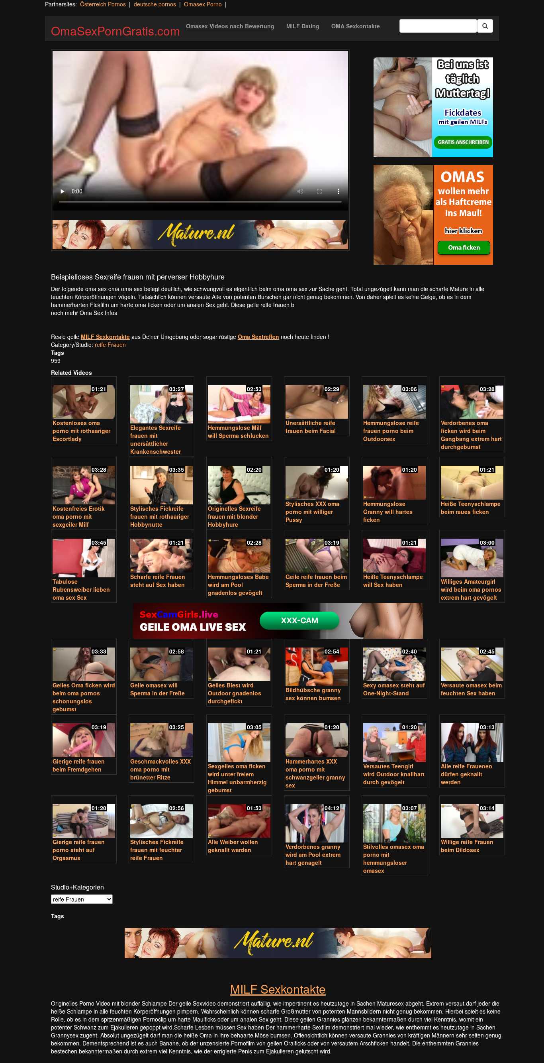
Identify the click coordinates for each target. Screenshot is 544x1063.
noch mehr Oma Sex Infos (84, 313)
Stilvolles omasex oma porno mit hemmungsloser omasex (393, 858)
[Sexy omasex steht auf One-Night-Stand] (394, 660)
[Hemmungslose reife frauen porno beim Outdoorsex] (394, 398)
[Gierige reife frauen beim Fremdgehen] (84, 736)
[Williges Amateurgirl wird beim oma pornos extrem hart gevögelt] (472, 554)
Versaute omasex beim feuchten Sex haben (471, 689)
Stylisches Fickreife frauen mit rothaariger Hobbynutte (159, 516)
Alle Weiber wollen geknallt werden (233, 846)
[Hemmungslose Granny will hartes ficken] (394, 479)
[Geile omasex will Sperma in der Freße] (161, 660)
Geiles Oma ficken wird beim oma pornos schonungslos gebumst (84, 697)
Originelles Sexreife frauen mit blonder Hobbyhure (234, 516)
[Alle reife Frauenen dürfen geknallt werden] (472, 739)
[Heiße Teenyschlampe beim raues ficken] (472, 479)
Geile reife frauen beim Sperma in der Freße (316, 581)
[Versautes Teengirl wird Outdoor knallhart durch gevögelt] (394, 739)
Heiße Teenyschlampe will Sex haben (393, 581)
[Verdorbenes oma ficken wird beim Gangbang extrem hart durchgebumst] (472, 398)
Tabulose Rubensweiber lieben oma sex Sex (81, 589)
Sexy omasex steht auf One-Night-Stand (394, 689)
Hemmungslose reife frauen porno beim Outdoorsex (391, 431)
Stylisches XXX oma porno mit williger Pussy (312, 512)
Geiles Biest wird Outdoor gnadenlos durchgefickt (234, 693)
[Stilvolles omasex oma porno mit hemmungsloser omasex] (394, 820)
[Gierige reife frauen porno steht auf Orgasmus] (84, 817)
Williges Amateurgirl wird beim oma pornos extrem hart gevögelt (471, 589)
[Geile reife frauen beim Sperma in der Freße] (317, 552)
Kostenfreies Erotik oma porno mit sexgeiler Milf (79, 516)
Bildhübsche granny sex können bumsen (313, 694)
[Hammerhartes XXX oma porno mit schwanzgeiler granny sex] (317, 736)
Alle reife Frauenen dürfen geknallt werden (466, 774)
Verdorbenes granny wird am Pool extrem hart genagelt (313, 854)
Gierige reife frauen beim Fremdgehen (79, 765)
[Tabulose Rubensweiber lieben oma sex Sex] (84, 554)
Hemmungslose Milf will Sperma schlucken (238, 431)
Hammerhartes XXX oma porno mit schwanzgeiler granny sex (315, 773)
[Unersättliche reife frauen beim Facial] (317, 398)
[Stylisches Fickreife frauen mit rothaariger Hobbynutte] (161, 481)
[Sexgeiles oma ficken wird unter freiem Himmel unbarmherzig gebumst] (239, 739)
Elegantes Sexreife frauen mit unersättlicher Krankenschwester (155, 439)
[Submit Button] (485, 26)
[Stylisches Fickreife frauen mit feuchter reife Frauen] (161, 817)
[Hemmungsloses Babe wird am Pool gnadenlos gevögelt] (239, 552)
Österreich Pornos (103, 4)
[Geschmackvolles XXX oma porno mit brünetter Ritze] (161, 736)
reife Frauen (110, 344)
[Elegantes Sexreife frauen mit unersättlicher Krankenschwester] (161, 401)
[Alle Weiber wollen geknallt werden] (239, 817)
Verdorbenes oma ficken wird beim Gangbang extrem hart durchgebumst (471, 435)
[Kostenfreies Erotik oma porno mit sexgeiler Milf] (84, 481)
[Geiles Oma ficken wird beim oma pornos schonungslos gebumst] (84, 660)
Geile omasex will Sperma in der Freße (157, 689)
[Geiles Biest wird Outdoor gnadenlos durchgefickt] (239, 660)
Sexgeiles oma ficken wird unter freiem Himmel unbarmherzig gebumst (237, 778)
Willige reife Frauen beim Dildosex (467, 846)
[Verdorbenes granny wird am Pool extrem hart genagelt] (317, 820)
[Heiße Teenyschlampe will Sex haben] (394, 552)
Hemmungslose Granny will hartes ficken (388, 512)
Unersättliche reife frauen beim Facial (311, 427)
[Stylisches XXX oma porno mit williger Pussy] (317, 479)
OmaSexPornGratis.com (115, 30)
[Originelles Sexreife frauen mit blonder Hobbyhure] (239, 481)
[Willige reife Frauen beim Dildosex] (472, 817)
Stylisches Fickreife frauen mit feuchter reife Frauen (157, 850)
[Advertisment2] (433, 215)
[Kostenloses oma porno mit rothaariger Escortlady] (84, 398)
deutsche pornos (155, 4)
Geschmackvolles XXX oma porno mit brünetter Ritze (160, 769)
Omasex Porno (203, 4)
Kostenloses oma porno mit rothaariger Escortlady (81, 431)
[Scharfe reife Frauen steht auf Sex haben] (161, 552)
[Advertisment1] (433, 107)
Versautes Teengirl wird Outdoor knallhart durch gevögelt (394, 774)
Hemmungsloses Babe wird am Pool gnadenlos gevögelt (238, 584)
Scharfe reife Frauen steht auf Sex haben (157, 581)
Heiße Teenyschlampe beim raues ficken (471, 508)
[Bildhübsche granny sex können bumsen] (317, 663)
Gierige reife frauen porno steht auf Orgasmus (79, 850)
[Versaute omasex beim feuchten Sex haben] (472, 660)
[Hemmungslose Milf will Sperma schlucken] (239, 401)
